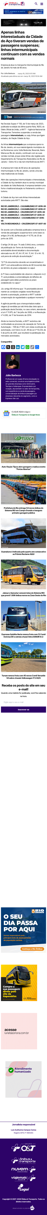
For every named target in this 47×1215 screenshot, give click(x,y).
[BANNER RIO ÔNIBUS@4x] (23, 943)
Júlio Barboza (9, 73)
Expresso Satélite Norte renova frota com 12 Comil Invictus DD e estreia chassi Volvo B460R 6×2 (24, 635)
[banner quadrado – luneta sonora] (19, 1044)
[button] (36, 4)
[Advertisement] (23, 740)
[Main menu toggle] (42, 4)
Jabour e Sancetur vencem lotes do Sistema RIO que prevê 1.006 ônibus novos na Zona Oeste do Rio (23, 594)
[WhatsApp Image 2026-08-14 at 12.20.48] (23, 11)
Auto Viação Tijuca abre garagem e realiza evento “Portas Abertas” (23, 468)
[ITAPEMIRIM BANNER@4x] (19, 996)
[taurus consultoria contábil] (23, 22)
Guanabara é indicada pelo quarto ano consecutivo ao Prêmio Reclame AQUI (23, 552)
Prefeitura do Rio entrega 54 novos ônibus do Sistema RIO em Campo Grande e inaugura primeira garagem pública (23, 510)
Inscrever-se (23, 709)
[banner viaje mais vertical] (23, 1093)
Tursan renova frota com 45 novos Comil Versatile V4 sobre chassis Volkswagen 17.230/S (23, 676)
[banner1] (23, 117)
